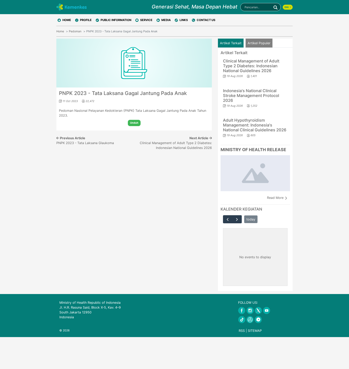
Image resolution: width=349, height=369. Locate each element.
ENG (287, 7)
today (250, 219)
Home (60, 31)
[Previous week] (227, 219)
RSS (242, 331)
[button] (83, 20)
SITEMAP (255, 331)
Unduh (134, 122)
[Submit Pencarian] (275, 7)
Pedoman (75, 31)
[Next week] (237, 219)
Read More (276, 198)
